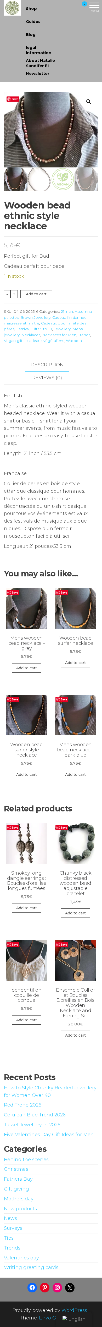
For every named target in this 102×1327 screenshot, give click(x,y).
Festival (23, 329)
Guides (33, 21)
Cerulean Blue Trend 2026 (35, 1115)
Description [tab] (47, 365)
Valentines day (21, 1258)
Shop (31, 8)
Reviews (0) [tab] (47, 378)
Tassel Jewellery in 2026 (32, 1125)
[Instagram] (57, 1287)
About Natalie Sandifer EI (40, 62)
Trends (84, 335)
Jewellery (62, 329)
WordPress (74, 1310)
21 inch (67, 311)
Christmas (16, 1169)
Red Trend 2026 (22, 1105)
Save (15, 99)
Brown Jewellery (35, 317)
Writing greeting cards (31, 1267)
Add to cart (36, 294)
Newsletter (37, 73)
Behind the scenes (26, 1159)
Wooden (74, 340)
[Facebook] (32, 1287)
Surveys (13, 1228)
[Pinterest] (44, 1287)
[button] (88, 101)
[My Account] (75, 7)
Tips (9, 1238)
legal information (38, 49)
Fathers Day (18, 1179)
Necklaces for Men (59, 335)
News (10, 1218)
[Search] (66, 7)
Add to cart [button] (26, 668)
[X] (70, 1287)
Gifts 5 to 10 (41, 329)
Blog (31, 34)
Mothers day (18, 1199)
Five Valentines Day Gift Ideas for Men (49, 1134)
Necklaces (30, 335)
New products (20, 1209)
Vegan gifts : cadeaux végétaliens (34, 340)
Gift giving (16, 1189)
